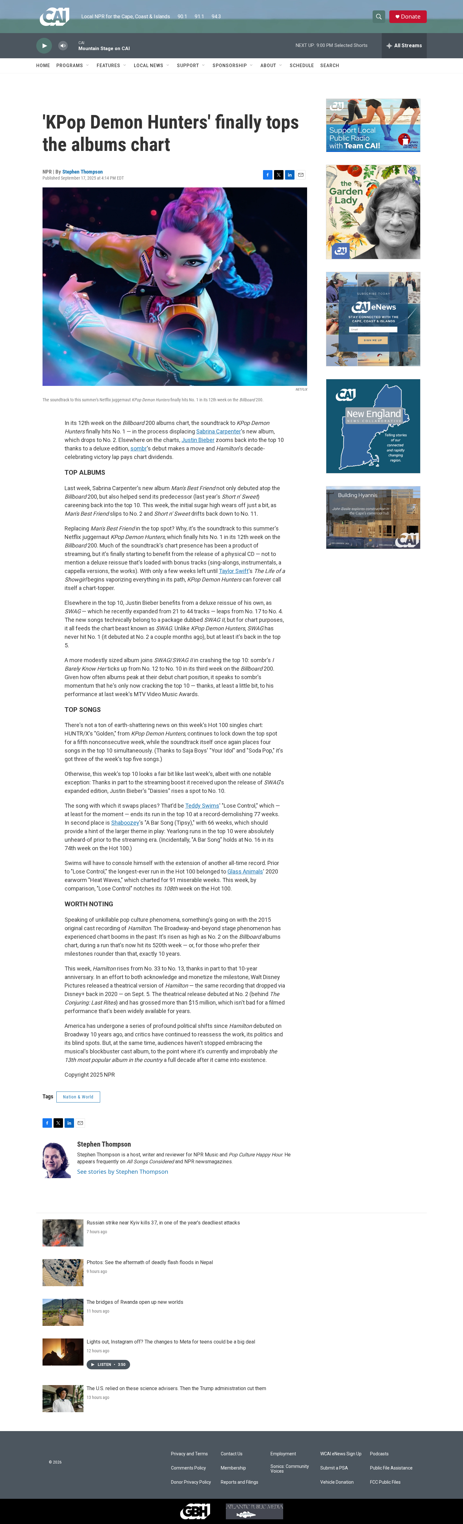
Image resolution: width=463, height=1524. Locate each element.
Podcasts (379, 1454)
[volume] (63, 46)
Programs (69, 65)
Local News (148, 65)
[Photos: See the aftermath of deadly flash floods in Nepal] (63, 1272)
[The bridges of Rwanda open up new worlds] (63, 1312)
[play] (44, 45)
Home (43, 65)
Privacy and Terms (189, 1454)
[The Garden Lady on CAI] (373, 212)
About (268, 65)
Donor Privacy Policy (191, 1482)
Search (329, 65)
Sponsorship (230, 65)
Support (188, 65)
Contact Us (232, 1454)
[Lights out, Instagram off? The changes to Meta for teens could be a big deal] (63, 1352)
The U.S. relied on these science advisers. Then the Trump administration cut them (176, 1388)
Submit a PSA (334, 1468)
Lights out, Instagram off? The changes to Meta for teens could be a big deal (171, 1342)
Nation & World (78, 1096)
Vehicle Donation (337, 1482)
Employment (283, 1454)
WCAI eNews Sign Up (341, 1454)
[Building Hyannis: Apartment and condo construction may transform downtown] (373, 517)
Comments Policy (188, 1468)
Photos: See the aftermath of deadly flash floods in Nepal (150, 1262)
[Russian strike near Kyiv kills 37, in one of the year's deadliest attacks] (63, 1232)
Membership (233, 1468)
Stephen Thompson (82, 172)
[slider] (73, 45)
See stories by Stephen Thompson (122, 1171)
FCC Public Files (385, 1482)
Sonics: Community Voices (290, 1469)
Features (108, 65)
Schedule (302, 65)
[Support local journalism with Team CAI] (373, 125)
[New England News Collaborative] (373, 426)
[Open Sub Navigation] (87, 65)
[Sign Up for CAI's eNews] (373, 319)
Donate (410, 16)
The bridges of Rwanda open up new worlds (135, 1302)
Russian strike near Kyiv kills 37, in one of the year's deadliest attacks (163, 1223)
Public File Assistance (391, 1468)
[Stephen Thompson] (57, 1159)
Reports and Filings (239, 1482)
